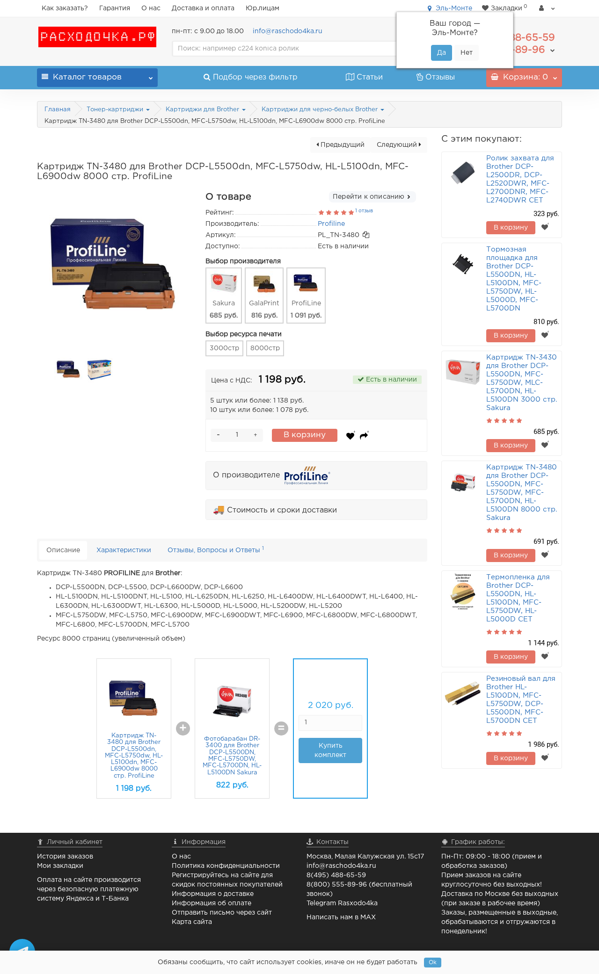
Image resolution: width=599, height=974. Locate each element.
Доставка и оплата (203, 8)
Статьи (370, 77)
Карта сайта (192, 922)
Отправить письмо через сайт (222, 913)
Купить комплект (330, 750)
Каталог (87, 77)
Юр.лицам (262, 8)
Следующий (398, 145)
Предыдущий (342, 145)
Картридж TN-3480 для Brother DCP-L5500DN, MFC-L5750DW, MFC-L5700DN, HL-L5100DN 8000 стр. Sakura (521, 492)
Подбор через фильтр (255, 77)
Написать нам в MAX (341, 917)
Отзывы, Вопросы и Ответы (216, 549)
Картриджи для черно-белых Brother (321, 109)
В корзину (305, 435)
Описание (63, 550)
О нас (151, 8)
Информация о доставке (213, 894)
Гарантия (114, 8)
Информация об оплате (211, 903)
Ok (433, 962)
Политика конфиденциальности (226, 866)
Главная (57, 109)
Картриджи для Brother (203, 109)
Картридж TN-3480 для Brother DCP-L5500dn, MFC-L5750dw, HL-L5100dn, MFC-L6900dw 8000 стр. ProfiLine (134, 756)
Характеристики (123, 550)
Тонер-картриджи (116, 109)
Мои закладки (60, 866)
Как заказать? (65, 8)
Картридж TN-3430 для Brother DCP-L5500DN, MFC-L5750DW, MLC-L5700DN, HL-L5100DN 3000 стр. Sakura (521, 382)
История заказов (65, 856)
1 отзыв (364, 211)
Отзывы (440, 77)
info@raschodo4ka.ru (287, 31)
